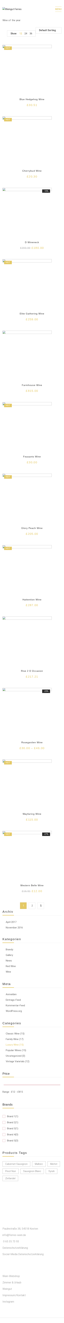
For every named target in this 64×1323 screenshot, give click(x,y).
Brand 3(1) (12, 1128)
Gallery (9, 955)
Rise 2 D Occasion (32, 671)
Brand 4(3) (12, 1134)
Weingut (7, 1288)
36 (31, 33)
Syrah (51, 1171)
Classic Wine (13, 1033)
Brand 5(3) (12, 1140)
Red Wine (11, 966)
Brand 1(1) (12, 1116)
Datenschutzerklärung (15, 1247)
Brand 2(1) (12, 1122)
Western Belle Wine (32, 885)
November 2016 (14, 927)
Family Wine (12, 1039)
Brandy (9, 949)
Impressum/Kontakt (14, 1295)
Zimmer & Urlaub (11, 1282)
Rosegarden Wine (32, 742)
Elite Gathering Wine (32, 313)
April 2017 (11, 922)
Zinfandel (10, 1178)
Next (40, 905)
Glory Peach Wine (32, 528)
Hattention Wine (32, 599)
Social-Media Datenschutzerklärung (23, 1254)
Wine (8, 971)
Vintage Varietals (15, 1061)
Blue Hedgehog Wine (32, 99)
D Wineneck (32, 242)
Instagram (8, 1301)
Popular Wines (13, 1050)
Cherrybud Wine (32, 170)
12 (20, 33)
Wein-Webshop (11, 1276)
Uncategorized (13, 1055)
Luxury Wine (12, 1044)
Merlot (53, 1164)
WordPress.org (14, 1011)
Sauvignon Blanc (32, 1171)
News (9, 960)
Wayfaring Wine (32, 814)
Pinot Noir (10, 1171)
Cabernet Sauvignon (16, 1164)
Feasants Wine (32, 456)
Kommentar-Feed (15, 1005)
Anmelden (11, 994)
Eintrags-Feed (13, 999)
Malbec (39, 1164)
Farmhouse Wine (32, 385)
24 (25, 33)
